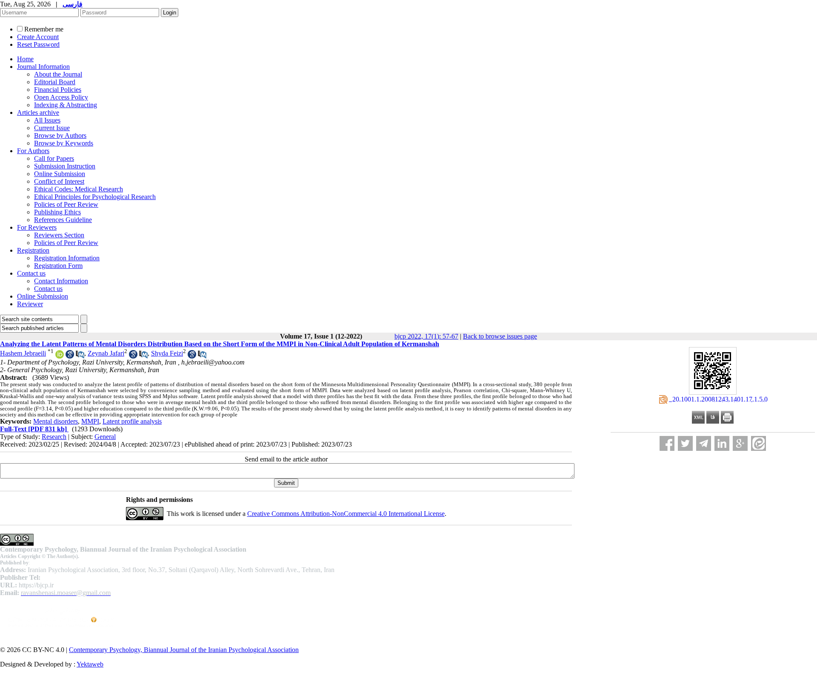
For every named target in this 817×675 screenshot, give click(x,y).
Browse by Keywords (63, 143)
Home (25, 59)
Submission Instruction (64, 166)
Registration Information (67, 258)
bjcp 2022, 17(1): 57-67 (426, 336)
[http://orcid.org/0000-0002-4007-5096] (59, 356)
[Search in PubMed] (80, 356)
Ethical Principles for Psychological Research (95, 196)
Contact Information (61, 281)
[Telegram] (703, 443)
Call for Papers (54, 158)
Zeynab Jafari (106, 353)
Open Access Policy (61, 97)
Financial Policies (57, 89)
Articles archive (38, 112)
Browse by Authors (60, 135)
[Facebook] (667, 443)
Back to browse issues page (500, 336)
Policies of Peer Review (66, 204)
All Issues (47, 120)
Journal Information (43, 66)
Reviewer (30, 304)
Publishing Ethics (57, 212)
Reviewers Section (59, 235)
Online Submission (59, 173)
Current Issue (52, 127)
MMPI (90, 421)
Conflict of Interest (59, 181)
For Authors (33, 150)
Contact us (31, 273)
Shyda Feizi (167, 353)
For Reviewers (37, 227)
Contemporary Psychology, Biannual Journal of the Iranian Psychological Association (184, 649)
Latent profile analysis (132, 421)
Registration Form (58, 265)
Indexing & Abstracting (65, 104)
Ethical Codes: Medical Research (78, 189)
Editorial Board (54, 81)
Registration (33, 250)
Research (54, 436)
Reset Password (38, 44)
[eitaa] (758, 443)
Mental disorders (55, 421)
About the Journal (58, 74)
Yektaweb (90, 664)
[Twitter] (685, 443)
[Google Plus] (740, 443)
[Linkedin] (721, 443)
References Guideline (63, 219)
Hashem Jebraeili (23, 353)
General (105, 436)
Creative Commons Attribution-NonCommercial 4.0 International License (346, 513)
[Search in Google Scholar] (70, 356)
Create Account (38, 36)
